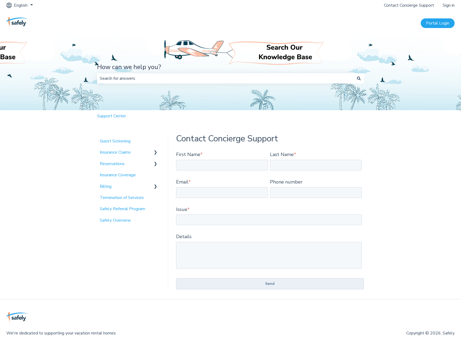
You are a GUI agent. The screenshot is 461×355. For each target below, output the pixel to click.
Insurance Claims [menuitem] (115, 152)
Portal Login (437, 23)
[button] (155, 152)
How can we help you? (129, 67)
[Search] (359, 78)
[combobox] (225, 78)
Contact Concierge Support (409, 5)
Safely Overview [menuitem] (115, 220)
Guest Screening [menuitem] (115, 141)
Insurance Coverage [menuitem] (118, 175)
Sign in (449, 5)
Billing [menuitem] (106, 186)
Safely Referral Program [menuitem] (122, 209)
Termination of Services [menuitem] (122, 198)
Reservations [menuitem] (112, 164)
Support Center (111, 116)
